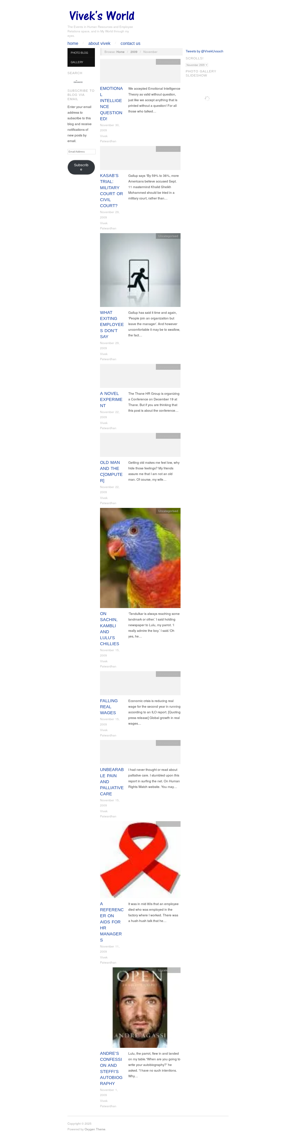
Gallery (77, 62)
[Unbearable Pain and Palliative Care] (140, 752)
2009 (134, 51)
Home (72, 43)
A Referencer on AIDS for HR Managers (112, 921)
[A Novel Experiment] (140, 376)
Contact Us (130, 43)
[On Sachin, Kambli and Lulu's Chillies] (140, 558)
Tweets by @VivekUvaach (204, 51)
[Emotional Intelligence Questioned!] (140, 71)
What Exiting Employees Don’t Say (112, 324)
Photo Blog (79, 52)
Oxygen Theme (95, 1129)
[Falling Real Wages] (140, 683)
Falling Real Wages (109, 706)
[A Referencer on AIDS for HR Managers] (140, 860)
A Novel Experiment (111, 399)
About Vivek (99, 43)
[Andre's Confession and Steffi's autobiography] (140, 1008)
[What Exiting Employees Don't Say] (140, 270)
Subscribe (81, 167)
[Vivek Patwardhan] (101, 14)
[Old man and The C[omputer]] (140, 445)
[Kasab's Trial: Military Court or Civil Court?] (140, 158)
